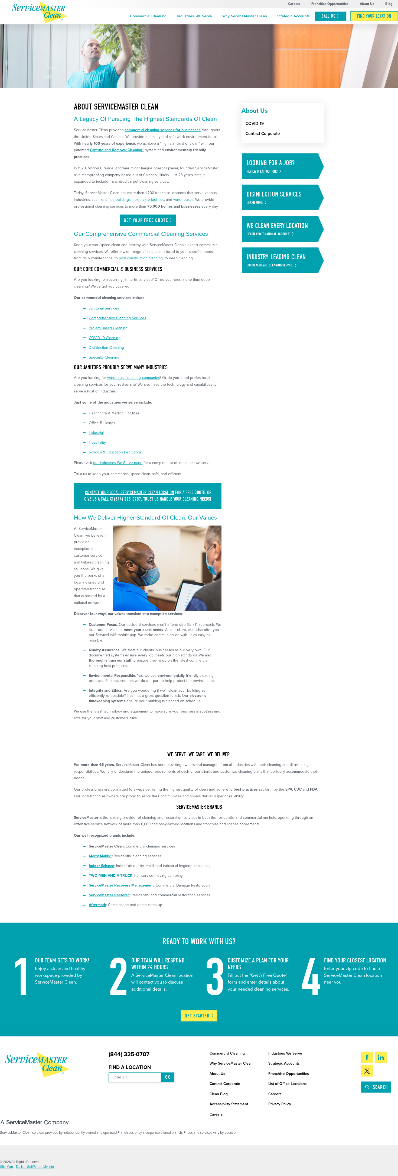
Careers (294, 4)
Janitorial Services (104, 308)
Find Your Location (374, 16)
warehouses (183, 199)
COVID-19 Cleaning (104, 338)
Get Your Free (146, 220)
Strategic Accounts (293, 16)
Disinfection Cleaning (106, 347)
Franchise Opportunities (330, 4)
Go (168, 1077)
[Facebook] (367, 1058)
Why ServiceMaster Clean (244, 16)
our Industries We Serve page (117, 462)
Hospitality (97, 442)
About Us (367, 4)
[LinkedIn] (381, 1058)
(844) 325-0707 (127, 499)
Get (197, 1016)
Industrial (96, 432)
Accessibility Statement (229, 1104)
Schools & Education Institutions (115, 452)
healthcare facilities (148, 199)
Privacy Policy (279, 1104)
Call (328, 16)
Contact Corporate (225, 1083)
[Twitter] (367, 1071)
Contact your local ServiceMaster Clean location (129, 492)
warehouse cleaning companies (133, 377)
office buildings (118, 199)
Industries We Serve (194, 16)
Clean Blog (219, 1094)
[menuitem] (148, 16)
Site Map (6, 1166)
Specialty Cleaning (104, 357)
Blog (388, 4)
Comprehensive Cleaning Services (117, 318)
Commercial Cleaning (148, 16)
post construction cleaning (141, 258)
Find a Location (130, 1067)
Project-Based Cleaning (108, 328)
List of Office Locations (287, 1083)
